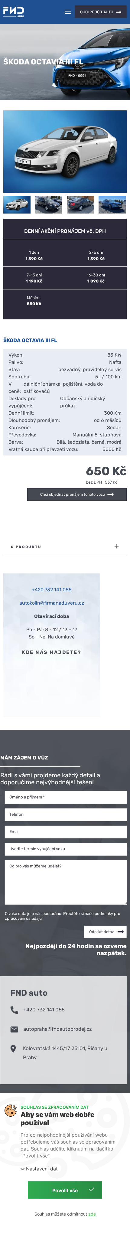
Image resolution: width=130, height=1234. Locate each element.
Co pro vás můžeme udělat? (35, 865)
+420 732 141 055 (44, 1010)
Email (14, 831)
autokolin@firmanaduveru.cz (51, 603)
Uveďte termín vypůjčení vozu (37, 848)
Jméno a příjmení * (27, 796)
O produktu (26, 547)
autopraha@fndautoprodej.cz (57, 1029)
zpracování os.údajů (23, 918)
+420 (38, 590)
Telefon (16, 813)
